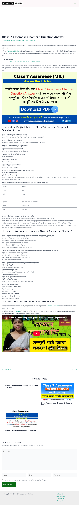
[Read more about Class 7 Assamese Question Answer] (21, 418)
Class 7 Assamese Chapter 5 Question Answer (57, 404)
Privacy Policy (60, 496)
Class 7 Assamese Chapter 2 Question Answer (25, 62)
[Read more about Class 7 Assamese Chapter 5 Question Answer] (57, 392)
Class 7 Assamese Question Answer (20, 430)
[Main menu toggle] (75, 3)
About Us (60, 494)
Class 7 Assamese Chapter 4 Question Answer (21, 386)
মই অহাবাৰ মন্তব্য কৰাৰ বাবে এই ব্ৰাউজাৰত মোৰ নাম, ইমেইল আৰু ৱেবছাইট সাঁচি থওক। (26, 480)
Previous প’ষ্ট (6, 369)
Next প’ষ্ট (73, 369)
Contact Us (60, 501)
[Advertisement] (39, 21)
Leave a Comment (8, 41)
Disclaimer (60, 498)
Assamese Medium (13, 51)
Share (18, 311)
